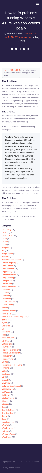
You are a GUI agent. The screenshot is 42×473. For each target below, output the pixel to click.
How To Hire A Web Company (14, 317)
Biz (3, 251)
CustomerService (9, 275)
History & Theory (9, 311)
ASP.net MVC (31, 33)
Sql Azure (6, 392)
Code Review (7, 266)
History (5, 308)
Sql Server (6, 395)
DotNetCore (7, 284)
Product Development (11, 353)
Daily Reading (8, 278)
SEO (4, 377)
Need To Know (8, 338)
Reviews (5, 368)
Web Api (5, 425)
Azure (4, 245)
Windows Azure (23, 37)
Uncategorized (8, 422)
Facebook (6, 290)
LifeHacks (6, 326)
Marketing (6, 332)
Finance (5, 293)
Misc (4, 335)
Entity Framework (9, 287)
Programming (7, 359)
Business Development (11, 260)
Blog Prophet (7, 254)
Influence (5, 320)
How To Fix (8, 37)
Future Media (7, 305)
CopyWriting (7, 272)
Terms (17, 468)
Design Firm (7, 281)
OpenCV (5, 341)
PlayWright (6, 347)
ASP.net (5, 233)
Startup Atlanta (8, 398)
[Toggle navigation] (37, 3)
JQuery (5, 323)
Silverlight (6, 383)
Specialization (8, 389)
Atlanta (5, 242)
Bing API (5, 248)
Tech (4, 407)
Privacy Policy (8, 468)
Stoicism (5, 401)
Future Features (8, 302)
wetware (5, 431)
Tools (4, 419)
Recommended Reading (12, 365)
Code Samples (8, 269)
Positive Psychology (10, 350)
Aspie (4, 239)
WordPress (6, 437)
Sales (4, 371)
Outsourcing (7, 344)
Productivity (7, 356)
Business (6, 257)
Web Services (7, 428)
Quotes (5, 362)
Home (6, 70)
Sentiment (6, 374)
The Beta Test (7, 413)
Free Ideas (6, 299)
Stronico (5, 404)
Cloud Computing (9, 263)
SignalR (5, 380)
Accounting (6, 230)
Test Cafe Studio (9, 410)
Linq (3, 329)
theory (4, 416)
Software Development (11, 386)
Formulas (6, 296)
